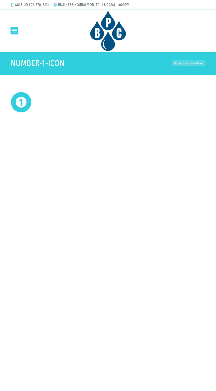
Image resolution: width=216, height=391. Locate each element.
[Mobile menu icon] (14, 30)
